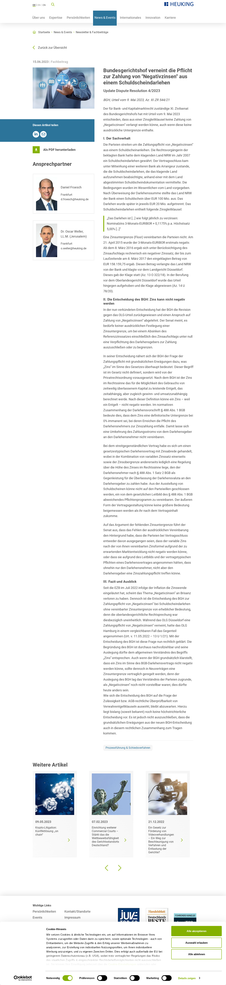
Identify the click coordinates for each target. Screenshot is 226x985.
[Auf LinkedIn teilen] (36, 134)
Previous (106, 867)
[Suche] (53, 4)
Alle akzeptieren (196, 931)
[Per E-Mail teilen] (43, 134)
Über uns (38, 17)
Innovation (152, 17)
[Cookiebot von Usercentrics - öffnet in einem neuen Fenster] (22, 978)
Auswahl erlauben (196, 942)
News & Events (104, 17)
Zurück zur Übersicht (52, 47)
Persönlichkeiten (78, 17)
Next (119, 867)
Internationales (130, 17)
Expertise (55, 17)
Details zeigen (187, 978)
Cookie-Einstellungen (122, 964)
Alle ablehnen (196, 954)
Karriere (170, 17)
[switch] (102, 978)
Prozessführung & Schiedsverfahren (128, 747)
